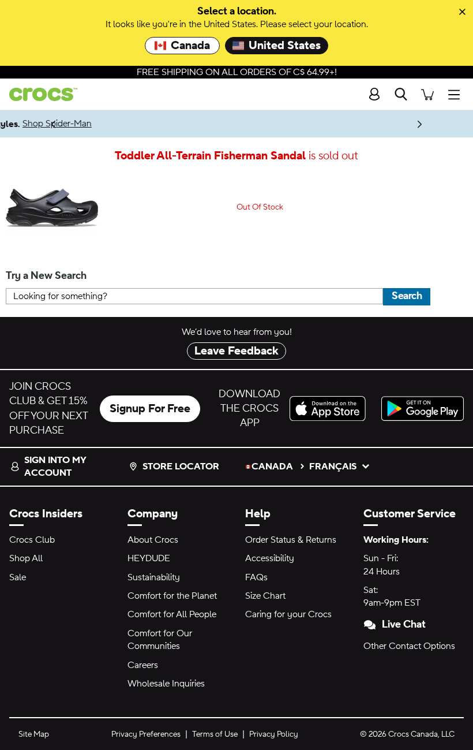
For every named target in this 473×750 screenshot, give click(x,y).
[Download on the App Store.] (331, 408)
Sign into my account (55, 466)
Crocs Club (32, 540)
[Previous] (53, 124)
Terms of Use (215, 734)
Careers (142, 665)
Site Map (33, 734)
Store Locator (180, 466)
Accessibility (269, 558)
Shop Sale (158, 123)
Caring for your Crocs (288, 614)
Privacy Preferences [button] (146, 734)
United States (285, 45)
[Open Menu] (457, 94)
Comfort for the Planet (172, 596)
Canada (190, 45)
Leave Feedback (236, 351)
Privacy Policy (273, 734)
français (332, 466)
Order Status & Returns (290, 540)
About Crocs (152, 540)
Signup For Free (150, 408)
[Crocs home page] (38, 94)
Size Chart (265, 596)
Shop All (26, 558)
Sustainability (153, 577)
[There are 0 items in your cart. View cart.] (427, 94)
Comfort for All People (171, 614)
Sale (17, 577)
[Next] (420, 124)
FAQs (256, 577)
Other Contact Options (409, 646)
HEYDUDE (148, 558)
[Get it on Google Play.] (422, 408)
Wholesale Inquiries (166, 683)
